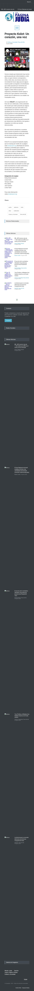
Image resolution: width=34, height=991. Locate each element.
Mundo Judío (17, 255)
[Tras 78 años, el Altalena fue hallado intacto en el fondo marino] (9, 276)
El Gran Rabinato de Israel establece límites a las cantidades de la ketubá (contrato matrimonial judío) (25, 9)
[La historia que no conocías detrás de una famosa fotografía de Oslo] (9, 286)
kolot (22, 207)
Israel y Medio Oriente (19, 243)
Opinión (16, 288)
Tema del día (21, 42)
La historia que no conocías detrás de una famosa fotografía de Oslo (22, 284)
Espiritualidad (18, 268)
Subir (25, 979)
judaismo (16, 207)
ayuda (10, 207)
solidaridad (16, 210)
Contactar (8, 320)
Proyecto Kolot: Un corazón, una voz (17, 35)
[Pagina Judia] (17, 20)
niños (10, 210)
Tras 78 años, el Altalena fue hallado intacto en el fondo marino (22, 274)
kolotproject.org (11, 145)
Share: (7, 200)
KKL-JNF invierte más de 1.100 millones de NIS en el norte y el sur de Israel (8, 9)
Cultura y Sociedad (12, 42)
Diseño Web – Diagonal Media (22, 987)
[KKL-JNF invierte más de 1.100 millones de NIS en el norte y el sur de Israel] (9, 242)
